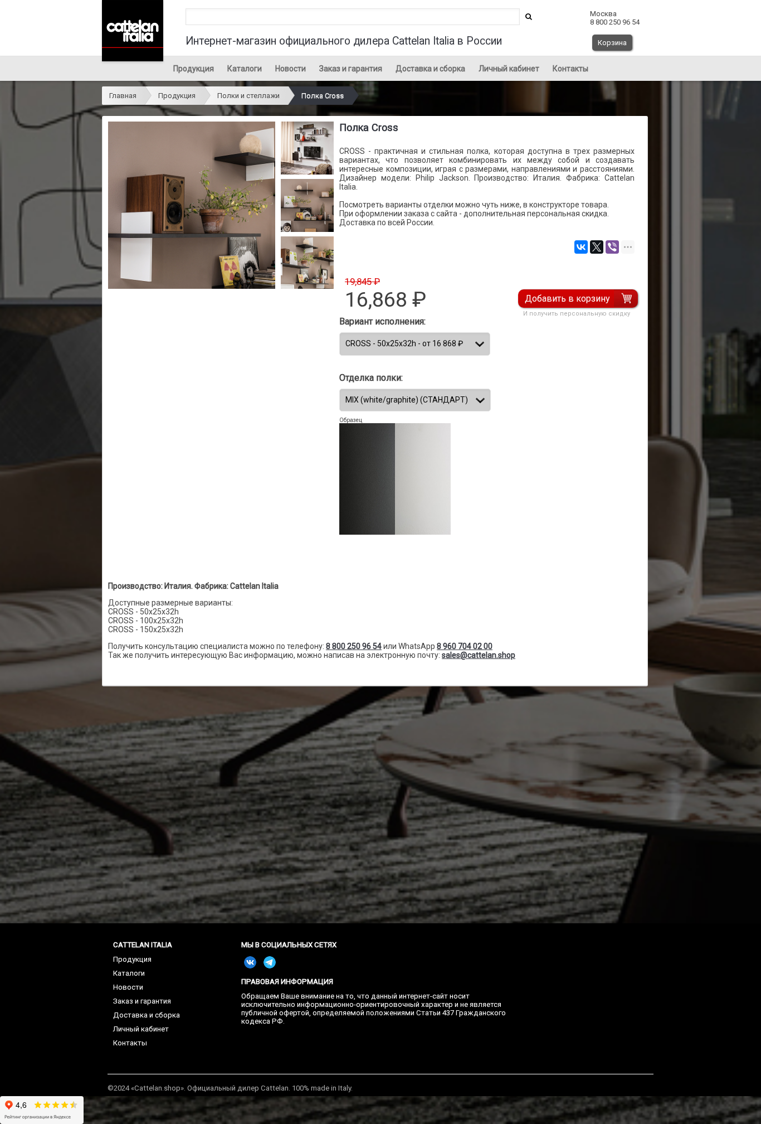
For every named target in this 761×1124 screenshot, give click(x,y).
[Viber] (612, 247)
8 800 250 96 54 (354, 646)
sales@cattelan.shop (478, 655)
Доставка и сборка (430, 68)
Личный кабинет (509, 68)
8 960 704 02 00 (464, 646)
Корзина (612, 42)
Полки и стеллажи (248, 95)
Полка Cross (322, 95)
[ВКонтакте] (581, 247)
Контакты (570, 68)
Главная (122, 95)
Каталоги (244, 68)
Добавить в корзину (567, 298)
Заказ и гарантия (350, 68)
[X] (596, 247)
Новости (290, 68)
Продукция (193, 68)
